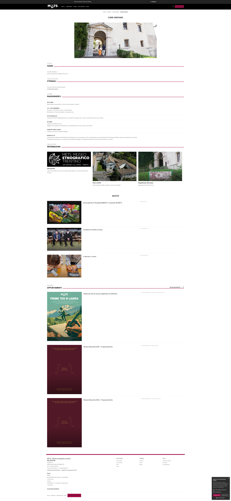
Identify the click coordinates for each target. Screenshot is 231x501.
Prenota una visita (179, 6)
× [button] (228, 478)
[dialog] (221, 488)
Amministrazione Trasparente (74, 495)
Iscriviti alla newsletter (53, 489)
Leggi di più (222, 487)
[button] (221, 498)
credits (65, 495)
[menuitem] (63, 6)
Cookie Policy (53, 495)
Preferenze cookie (59, 495)
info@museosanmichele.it (53, 470)
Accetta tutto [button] (217, 495)
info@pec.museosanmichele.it (69, 470)
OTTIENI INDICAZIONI (52, 89)
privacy (48, 495)
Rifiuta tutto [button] (225, 495)
